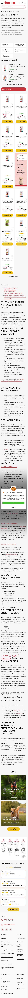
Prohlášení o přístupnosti (7, 957)
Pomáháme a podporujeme (20, 950)
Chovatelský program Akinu (20, 983)
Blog (2, 978)
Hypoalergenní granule (10, 657)
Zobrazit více (13, 909)
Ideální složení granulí (9, 291)
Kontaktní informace (19, 945)
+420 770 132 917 (9, 919)
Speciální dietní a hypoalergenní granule (14, 295)
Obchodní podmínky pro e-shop (7, 945)
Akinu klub (3, 938)
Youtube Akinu (6, 929)
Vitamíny (6, 449)
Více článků (13, 829)
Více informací (16, 499)
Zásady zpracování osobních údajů (7, 968)
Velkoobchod (20, 978)
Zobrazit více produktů (13, 84)
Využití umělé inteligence (7, 964)
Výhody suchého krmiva (10, 290)
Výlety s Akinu (4, 990)
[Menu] (2, 2)
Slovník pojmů (4, 986)
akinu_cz (2, 929)
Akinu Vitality (9, 466)
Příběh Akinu (20, 942)
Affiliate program (21, 988)
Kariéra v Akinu (20, 959)
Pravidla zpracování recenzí (7, 953)
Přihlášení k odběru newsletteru (5, 982)
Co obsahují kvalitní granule (11, 288)
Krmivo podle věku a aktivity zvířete (13, 293)
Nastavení (13, 507)
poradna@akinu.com (9, 924)
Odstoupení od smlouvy (6, 950)
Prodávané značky (21, 938)
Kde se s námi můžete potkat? (20, 954)
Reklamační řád (4, 960)
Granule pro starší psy (8, 544)
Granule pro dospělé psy (9, 523)
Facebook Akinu (10, 929)
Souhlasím (14, 503)
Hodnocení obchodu (13, 863)
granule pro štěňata (13, 513)
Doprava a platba (5, 942)
